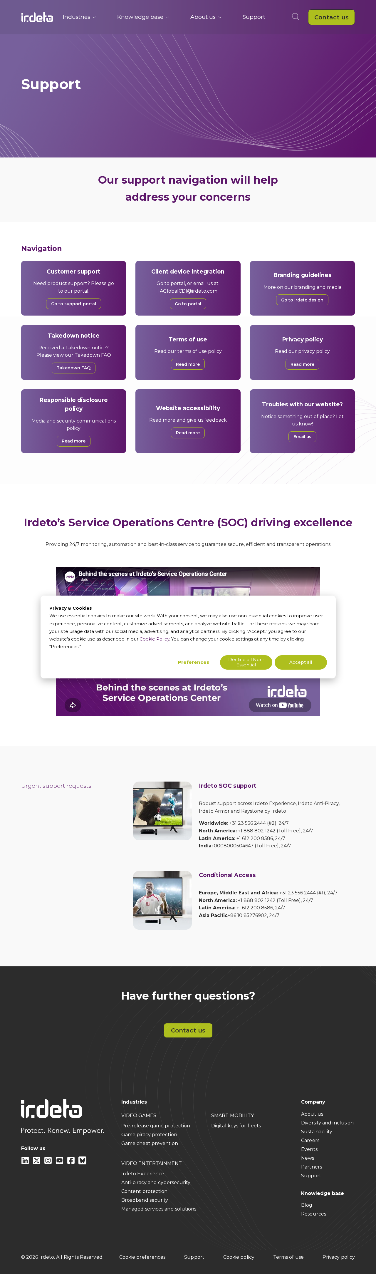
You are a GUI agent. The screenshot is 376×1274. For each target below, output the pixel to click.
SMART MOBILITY (232, 1115)
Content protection (144, 1191)
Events (309, 1149)
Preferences (193, 662)
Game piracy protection (149, 1134)
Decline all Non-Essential (246, 662)
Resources (313, 1214)
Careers (310, 1140)
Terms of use (288, 1257)
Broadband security (144, 1200)
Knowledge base (140, 17)
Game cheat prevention (149, 1143)
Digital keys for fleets (236, 1126)
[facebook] (71, 1163)
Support (254, 17)
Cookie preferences (142, 1257)
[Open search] (296, 17)
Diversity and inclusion (327, 1123)
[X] (37, 1163)
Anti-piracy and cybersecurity (156, 1182)
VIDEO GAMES (138, 1115)
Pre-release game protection (155, 1126)
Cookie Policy (154, 639)
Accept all (300, 662)
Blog (306, 1205)
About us (203, 17)
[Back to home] (37, 17)
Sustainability (316, 1131)
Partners (311, 1167)
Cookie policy (238, 1257)
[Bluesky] (82, 1163)
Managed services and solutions (159, 1209)
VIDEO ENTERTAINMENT (151, 1163)
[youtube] (60, 1163)
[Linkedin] (25, 1163)
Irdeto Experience (142, 1173)
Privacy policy (339, 1257)
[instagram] (48, 1163)
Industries (76, 17)
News (307, 1158)
